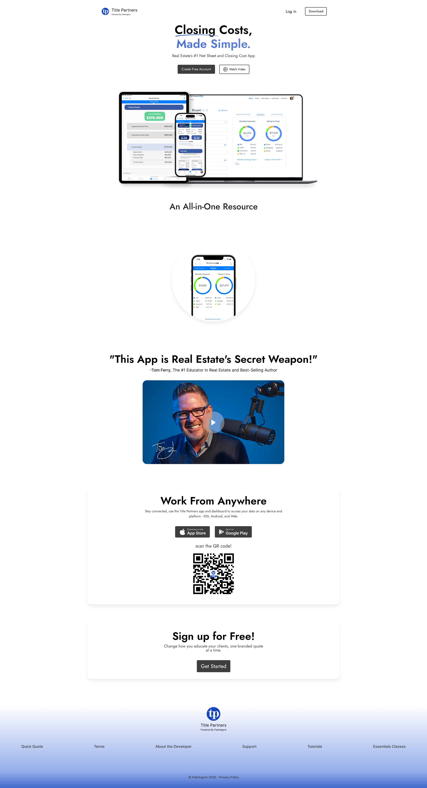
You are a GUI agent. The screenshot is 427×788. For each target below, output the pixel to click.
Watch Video (237, 69)
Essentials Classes (389, 746)
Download (316, 11)
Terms (99, 746)
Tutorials (314, 746)
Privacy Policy (229, 777)
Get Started (213, 666)
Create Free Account (196, 69)
